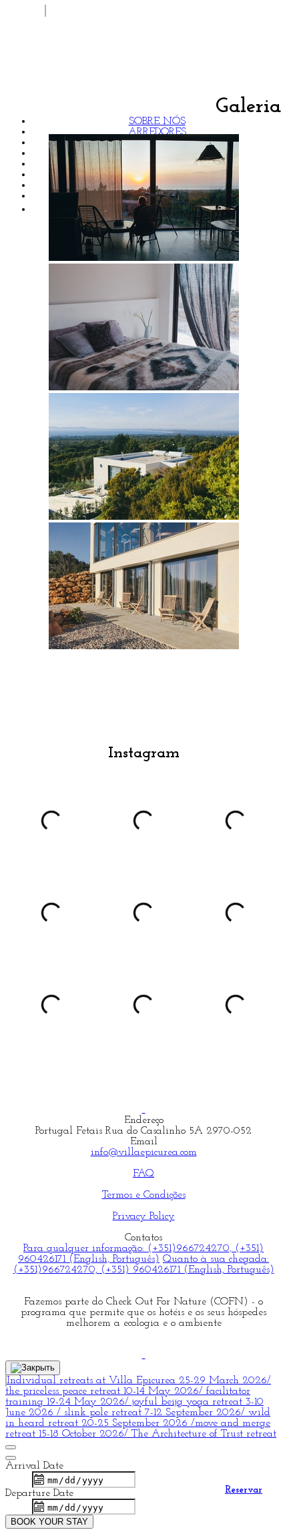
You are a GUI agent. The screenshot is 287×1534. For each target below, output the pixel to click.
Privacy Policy (144, 1216)
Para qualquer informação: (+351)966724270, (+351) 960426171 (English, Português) (141, 1253)
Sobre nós (157, 121)
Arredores (157, 132)
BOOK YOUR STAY (49, 1522)
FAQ (143, 1173)
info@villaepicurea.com (144, 1152)
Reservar (243, 1490)
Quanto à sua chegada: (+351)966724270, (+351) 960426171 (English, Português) (143, 1264)
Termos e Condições (144, 1195)
